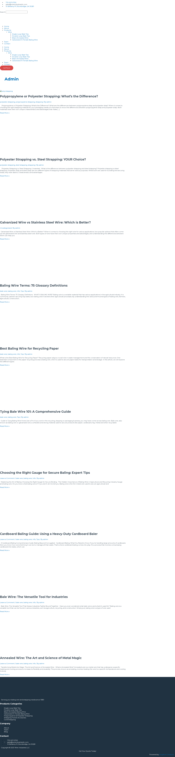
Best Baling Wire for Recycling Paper (29, 348)
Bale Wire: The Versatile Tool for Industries (34, 597)
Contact (7, 44)
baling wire (12, 291)
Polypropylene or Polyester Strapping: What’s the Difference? (49, 96)
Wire (10, 32)
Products (7, 30)
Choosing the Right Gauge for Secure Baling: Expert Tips (45, 473)
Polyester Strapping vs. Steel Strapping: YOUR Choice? (43, 159)
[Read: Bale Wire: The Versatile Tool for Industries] (21, 592)
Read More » (5, 113)
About (6, 28)
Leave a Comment (7, 478)
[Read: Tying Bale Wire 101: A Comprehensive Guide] (21, 406)
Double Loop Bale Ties (21, 36)
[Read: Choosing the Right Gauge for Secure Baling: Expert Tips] (21, 467)
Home (6, 26)
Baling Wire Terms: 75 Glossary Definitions (34, 285)
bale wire (3, 291)
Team (6, 42)
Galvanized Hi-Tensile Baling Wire (25, 40)
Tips (22, 291)
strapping (39, 102)
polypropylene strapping (25, 102)
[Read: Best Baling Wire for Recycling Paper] (21, 343)
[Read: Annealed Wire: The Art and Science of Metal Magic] (21, 653)
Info (18, 291)
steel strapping (21, 165)
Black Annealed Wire (20, 38)
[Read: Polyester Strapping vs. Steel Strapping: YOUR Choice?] (21, 154)
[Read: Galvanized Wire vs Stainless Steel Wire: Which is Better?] (21, 217)
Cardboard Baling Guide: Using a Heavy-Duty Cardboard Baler (49, 534)
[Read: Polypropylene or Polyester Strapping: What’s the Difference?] (6, 91)
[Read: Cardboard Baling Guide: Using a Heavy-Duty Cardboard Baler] (21, 529)
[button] (87, 10)
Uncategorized (6, 228)
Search (2, 12)
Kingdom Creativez (166, 754)
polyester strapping (7, 102)
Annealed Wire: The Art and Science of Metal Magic (41, 658)
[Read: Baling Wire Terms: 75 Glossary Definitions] (21, 280)
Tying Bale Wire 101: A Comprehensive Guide (35, 411)
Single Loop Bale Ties (20, 34)
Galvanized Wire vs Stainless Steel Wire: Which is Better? (45, 222)
